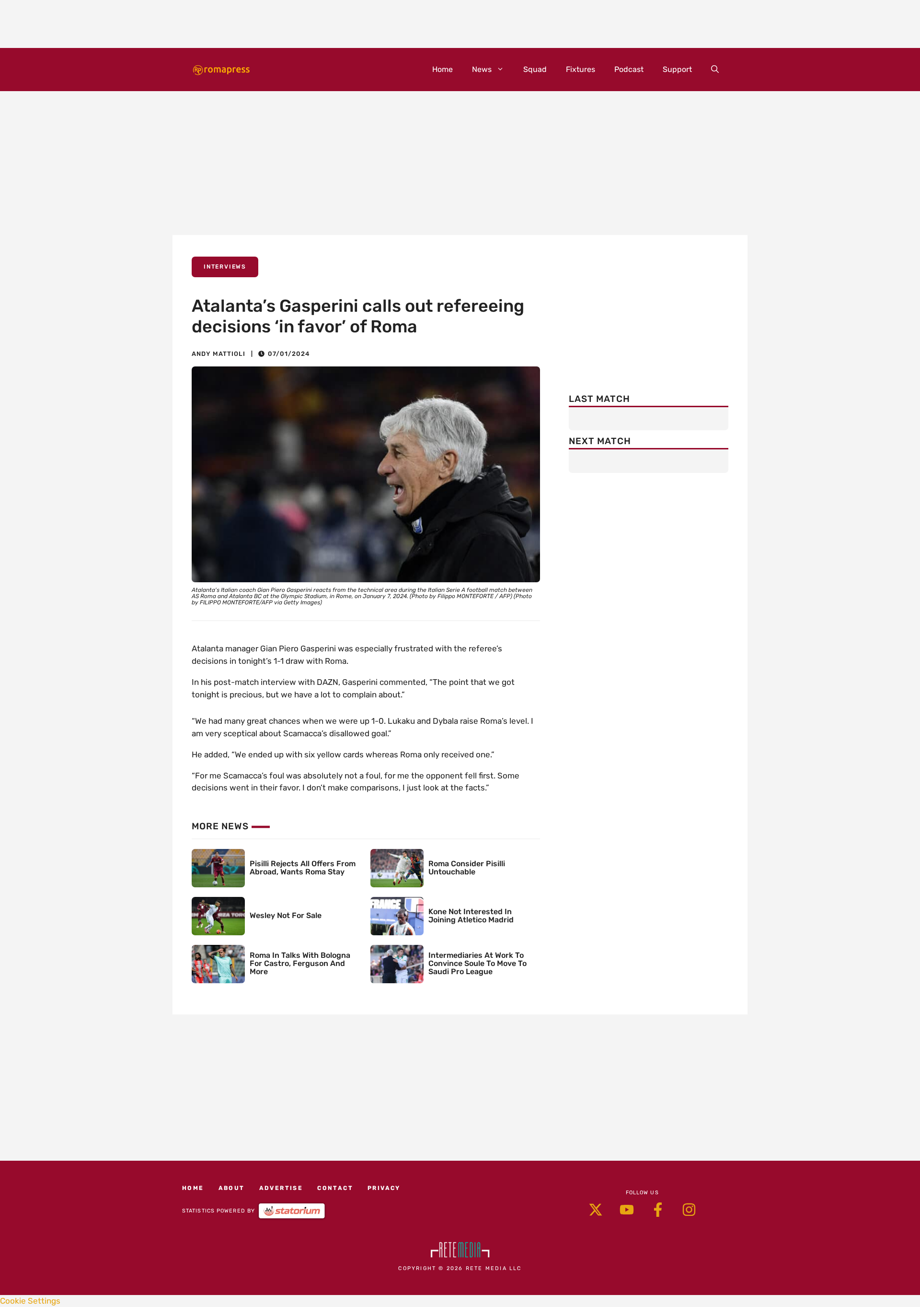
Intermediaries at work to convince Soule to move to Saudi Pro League (477, 963)
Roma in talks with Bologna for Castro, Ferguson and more (300, 963)
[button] (715, 69)
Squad (535, 69)
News (482, 69)
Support (677, 69)
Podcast (629, 69)
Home (442, 69)
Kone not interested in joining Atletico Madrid (471, 915)
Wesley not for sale (286, 915)
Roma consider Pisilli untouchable (466, 867)
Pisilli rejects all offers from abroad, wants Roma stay (303, 867)
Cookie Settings (30, 1301)
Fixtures (580, 69)
